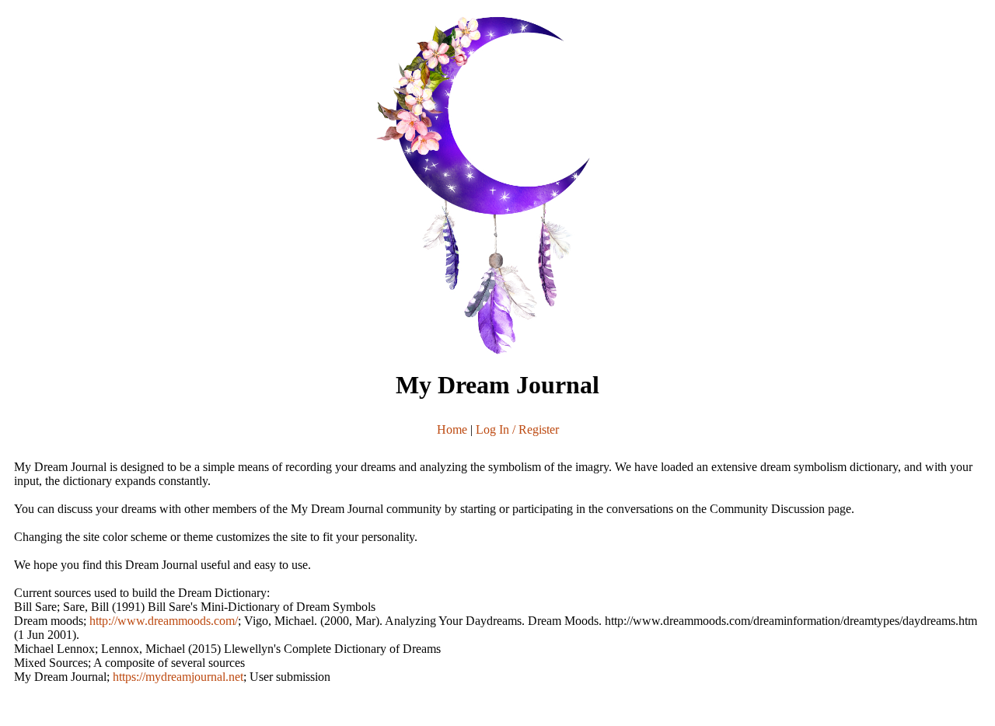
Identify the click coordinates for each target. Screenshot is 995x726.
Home (452, 429)
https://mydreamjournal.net (178, 676)
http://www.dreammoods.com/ (163, 620)
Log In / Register (517, 429)
